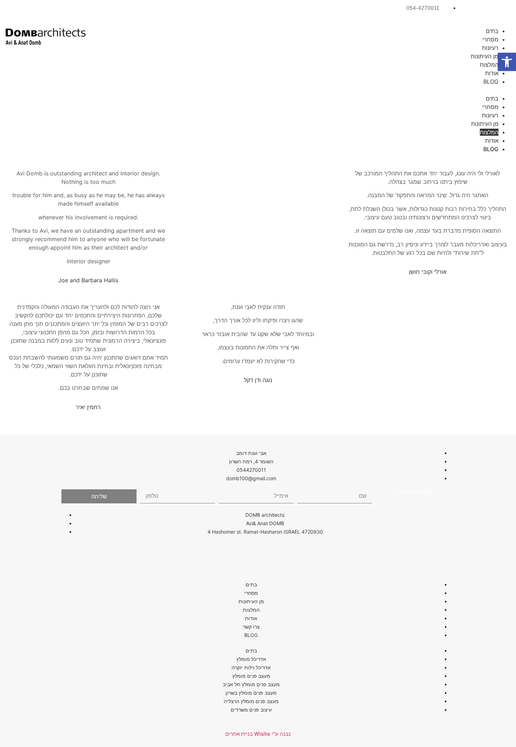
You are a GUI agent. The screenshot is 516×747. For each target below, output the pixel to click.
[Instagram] (477, 12)
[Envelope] (284, 551)
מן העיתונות (484, 56)
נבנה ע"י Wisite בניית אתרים (258, 733)
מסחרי (490, 39)
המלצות (489, 64)
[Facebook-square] (502, 12)
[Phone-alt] (258, 551)
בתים (492, 30)
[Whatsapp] (310, 551)
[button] (309, 90)
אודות (491, 73)
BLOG (490, 81)
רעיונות (490, 47)
